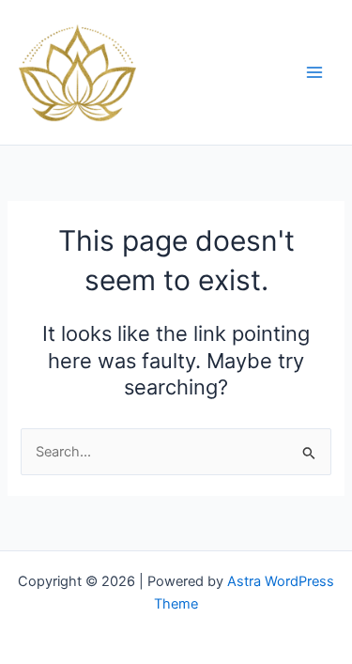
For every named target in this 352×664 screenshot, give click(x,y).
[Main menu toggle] (314, 72)
